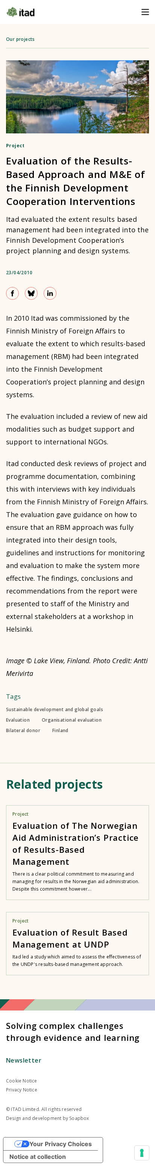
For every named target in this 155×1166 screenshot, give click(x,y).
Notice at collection (37, 1156)
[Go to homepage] (20, 12)
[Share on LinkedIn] (50, 293)
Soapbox (79, 1118)
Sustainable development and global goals (54, 709)
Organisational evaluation (72, 720)
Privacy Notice (21, 1090)
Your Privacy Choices (60, 1144)
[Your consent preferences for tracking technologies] (142, 1153)
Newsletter (23, 1060)
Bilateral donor (23, 730)
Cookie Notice (21, 1081)
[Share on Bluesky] (31, 293)
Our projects (20, 39)
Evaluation (18, 720)
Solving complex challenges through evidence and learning (73, 1031)
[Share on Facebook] (12, 293)
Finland (60, 730)
